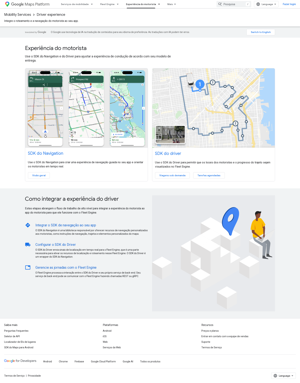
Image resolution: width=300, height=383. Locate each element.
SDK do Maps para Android (18, 347)
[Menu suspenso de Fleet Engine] (119, 4)
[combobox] (233, 4)
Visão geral (38, 175)
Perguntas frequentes (16, 330)
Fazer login (289, 4)
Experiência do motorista (141, 4)
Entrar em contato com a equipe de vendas (224, 336)
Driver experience (51, 14)
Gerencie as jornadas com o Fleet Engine (66, 267)
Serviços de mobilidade (75, 4)
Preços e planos (210, 330)
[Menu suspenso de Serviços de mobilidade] (93, 4)
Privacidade (34, 375)
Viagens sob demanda (172, 175)
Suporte (205, 342)
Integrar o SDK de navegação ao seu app (65, 225)
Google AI (128, 361)
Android (107, 330)
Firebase (79, 361)
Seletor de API (12, 336)
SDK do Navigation (45, 153)
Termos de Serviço (211, 347)
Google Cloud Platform (103, 361)
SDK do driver (168, 153)
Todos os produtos (150, 361)
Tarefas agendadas (209, 175)
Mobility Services (17, 14)
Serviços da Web (112, 347)
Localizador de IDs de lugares (20, 342)
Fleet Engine (107, 4)
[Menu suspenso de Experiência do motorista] (160, 4)
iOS (105, 336)
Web (105, 342)
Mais (170, 4)
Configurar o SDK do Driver (55, 244)
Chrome (63, 361)
